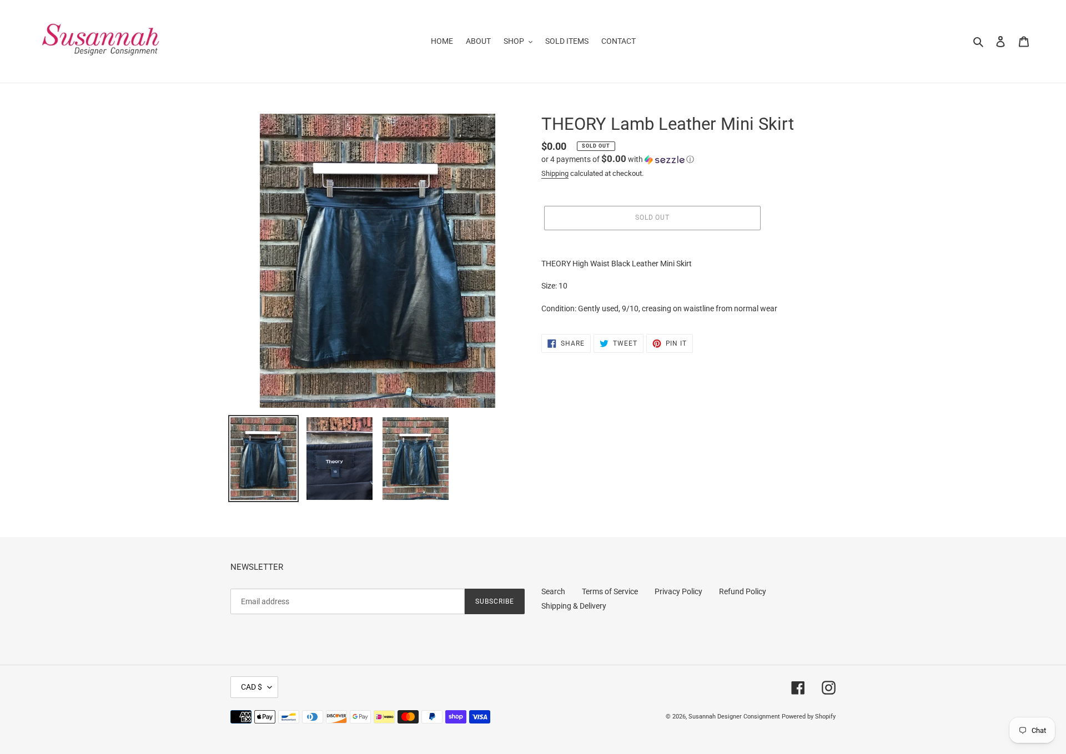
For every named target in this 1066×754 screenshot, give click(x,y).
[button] (617, 159)
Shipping (555, 173)
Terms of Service (610, 591)
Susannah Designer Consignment (734, 716)
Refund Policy (742, 591)
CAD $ (251, 686)
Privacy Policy (678, 591)
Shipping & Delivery (573, 605)
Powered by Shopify (809, 716)
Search (553, 591)
